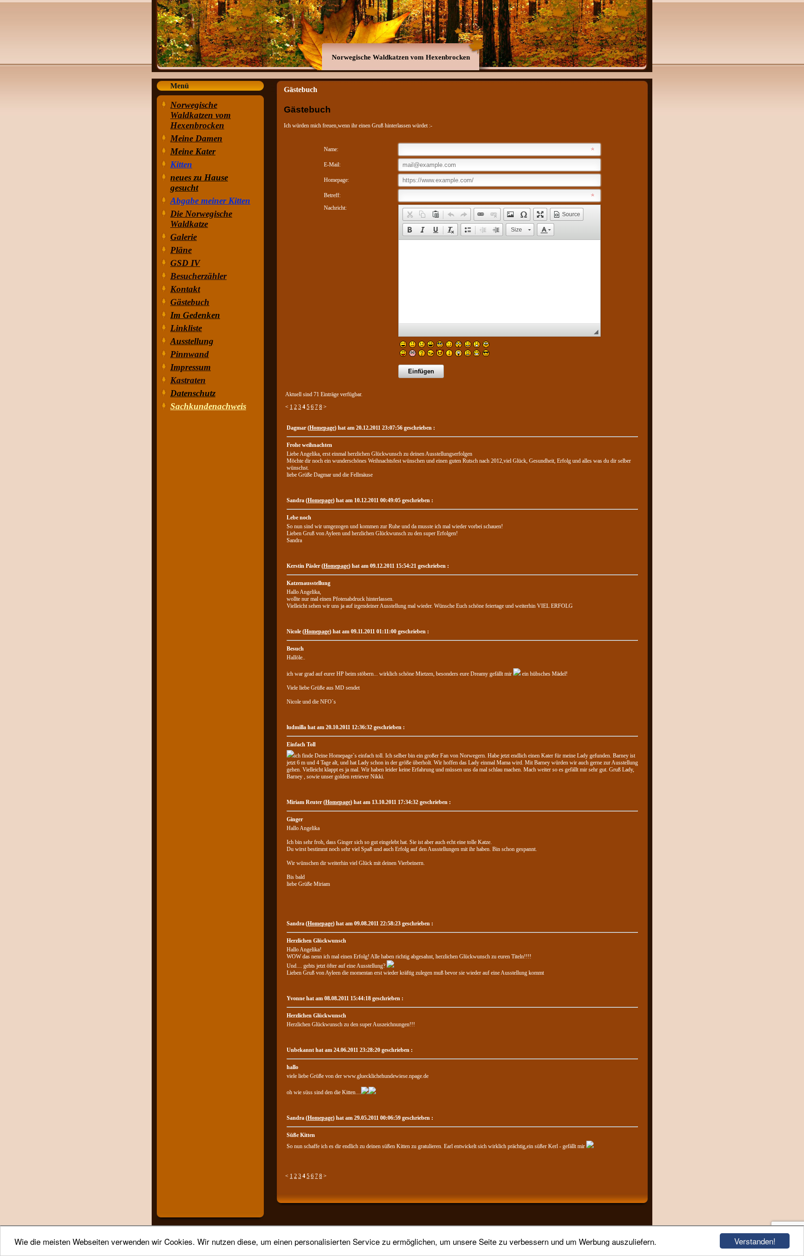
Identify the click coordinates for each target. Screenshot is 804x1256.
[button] (409, 214)
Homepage (322, 428)
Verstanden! (755, 1241)
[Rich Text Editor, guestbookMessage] (499, 282)
